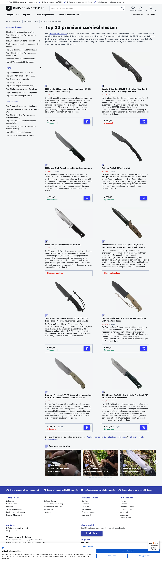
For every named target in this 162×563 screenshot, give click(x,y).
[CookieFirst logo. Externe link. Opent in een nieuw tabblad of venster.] (3, 548)
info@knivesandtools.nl (17, 528)
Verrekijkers (48, 509)
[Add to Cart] (87, 121)
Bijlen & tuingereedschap (53, 504)
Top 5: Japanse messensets (17, 79)
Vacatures (124, 515)
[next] (152, 462)
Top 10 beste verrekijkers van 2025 (20, 76)
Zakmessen (10, 501)
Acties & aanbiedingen (69, 15)
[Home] (25, 8)
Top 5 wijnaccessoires (15, 82)
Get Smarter (28, 21)
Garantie (85, 504)
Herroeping (86, 509)
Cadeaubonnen (126, 509)
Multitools (10, 507)
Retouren (85, 507)
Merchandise (125, 512)
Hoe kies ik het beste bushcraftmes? (21, 32)
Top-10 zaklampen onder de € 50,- (20, 86)
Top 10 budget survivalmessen (18, 132)
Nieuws (123, 501)
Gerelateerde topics (14, 27)
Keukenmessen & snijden (15, 512)
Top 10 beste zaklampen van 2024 (20, 96)
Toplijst (36, 21)
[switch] (153, 548)
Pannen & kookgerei (14, 515)
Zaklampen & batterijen (53, 507)
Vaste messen (16, 21)
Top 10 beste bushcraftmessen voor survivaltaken (21, 54)
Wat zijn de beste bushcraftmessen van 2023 (22, 110)
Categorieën (11, 15)
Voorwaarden (87, 515)
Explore (26, 15)
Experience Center (127, 507)
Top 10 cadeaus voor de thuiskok (19, 72)
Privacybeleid (88, 546)
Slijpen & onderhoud (14, 509)
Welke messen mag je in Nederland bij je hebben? (23, 45)
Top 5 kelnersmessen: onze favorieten (21, 89)
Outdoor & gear (50, 501)
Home (8, 21)
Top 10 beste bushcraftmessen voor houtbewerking (21, 36)
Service (85, 501)
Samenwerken (125, 518)
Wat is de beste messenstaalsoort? (20, 59)
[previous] (49, 462)
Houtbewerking (50, 512)
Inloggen (141, 10)
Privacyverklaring (89, 512)
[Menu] (157, 541)
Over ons (123, 504)
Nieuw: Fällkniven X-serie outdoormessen (23, 41)
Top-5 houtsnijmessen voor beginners (21, 50)
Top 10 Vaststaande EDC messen (20, 62)
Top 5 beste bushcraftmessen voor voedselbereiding (20, 116)
